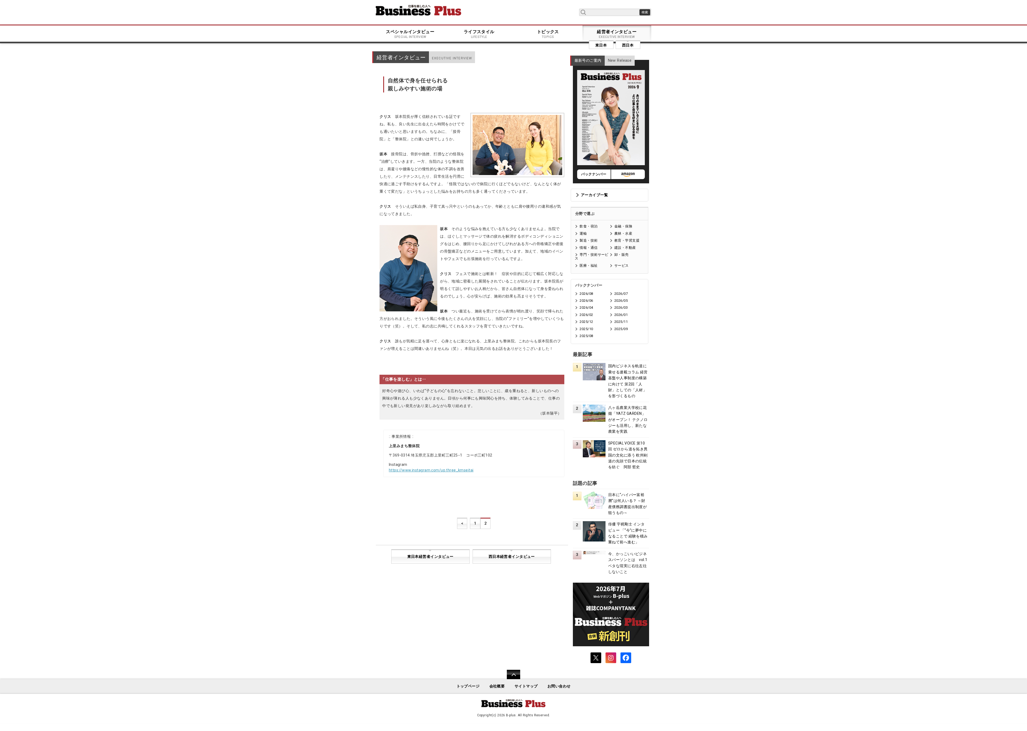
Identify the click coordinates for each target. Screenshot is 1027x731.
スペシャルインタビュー (410, 34)
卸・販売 (621, 255)
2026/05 (621, 301)
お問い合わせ (559, 686)
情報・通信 (588, 248)
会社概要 (497, 686)
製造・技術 (588, 240)
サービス (621, 266)
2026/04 (586, 307)
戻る (511, 678)
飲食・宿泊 (588, 226)
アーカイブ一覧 (594, 195)
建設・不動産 (625, 248)
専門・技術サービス (591, 256)
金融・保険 (623, 226)
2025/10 (586, 329)
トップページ (468, 686)
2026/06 (586, 301)
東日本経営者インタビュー (430, 556)
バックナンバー (593, 174)
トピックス (548, 34)
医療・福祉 (588, 266)
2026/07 (621, 294)
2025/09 (621, 329)
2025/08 (586, 336)
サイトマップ (526, 686)
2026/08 (586, 294)
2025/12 (586, 322)
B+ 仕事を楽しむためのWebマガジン (418, 10)
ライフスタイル (479, 34)
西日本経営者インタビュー (512, 556)
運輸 (583, 233)
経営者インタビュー (617, 34)
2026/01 (621, 315)
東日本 (601, 45)
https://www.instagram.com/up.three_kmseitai (431, 470)
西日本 (628, 45)
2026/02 (586, 315)
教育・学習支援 (626, 240)
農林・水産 (623, 233)
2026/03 (621, 307)
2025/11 (621, 322)
